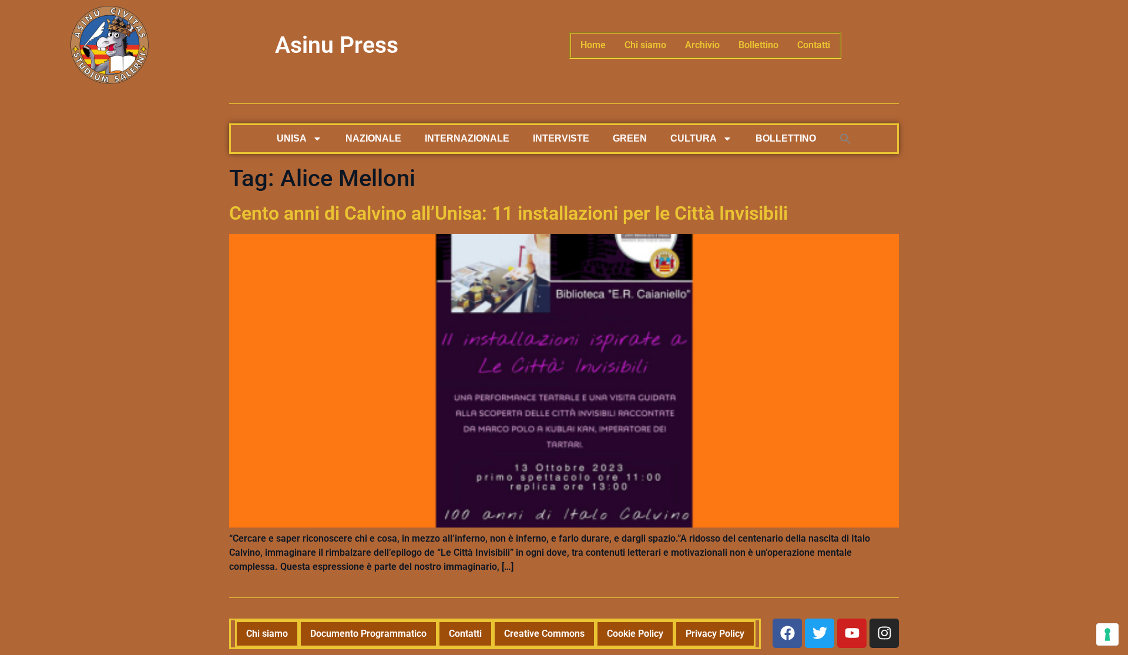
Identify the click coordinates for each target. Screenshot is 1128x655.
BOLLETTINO (786, 138)
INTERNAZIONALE (467, 138)
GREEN (630, 138)
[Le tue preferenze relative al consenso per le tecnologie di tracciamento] (1107, 634)
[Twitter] (819, 633)
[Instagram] (884, 633)
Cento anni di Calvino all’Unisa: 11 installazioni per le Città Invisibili (508, 213)
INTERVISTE (561, 138)
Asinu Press (336, 45)
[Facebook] (787, 633)
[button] (845, 138)
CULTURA (693, 138)
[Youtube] (852, 633)
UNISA (292, 138)
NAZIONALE (373, 138)
